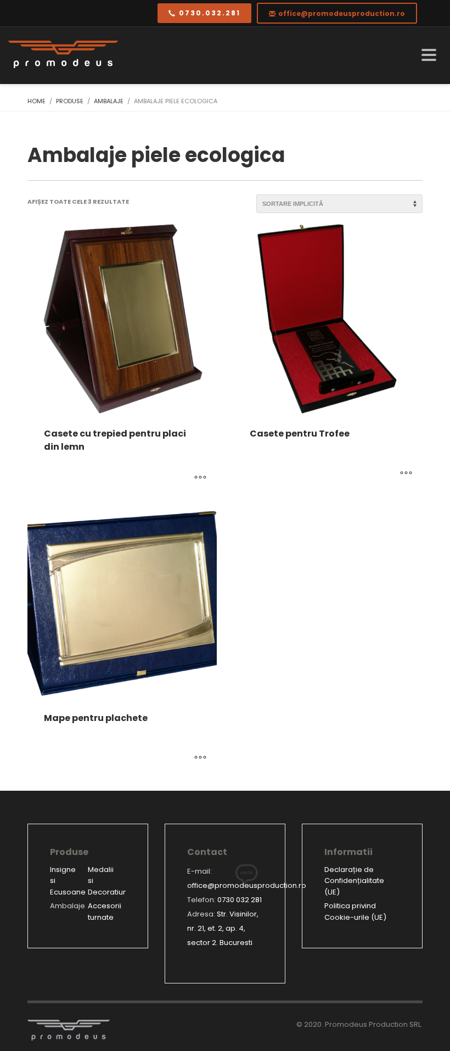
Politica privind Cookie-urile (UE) (355, 912)
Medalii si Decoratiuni (107, 881)
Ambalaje (67, 906)
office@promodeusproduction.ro (246, 885)
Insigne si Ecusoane (68, 881)
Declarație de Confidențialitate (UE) (354, 881)
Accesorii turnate (104, 912)
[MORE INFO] (200, 478)
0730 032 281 (239, 900)
